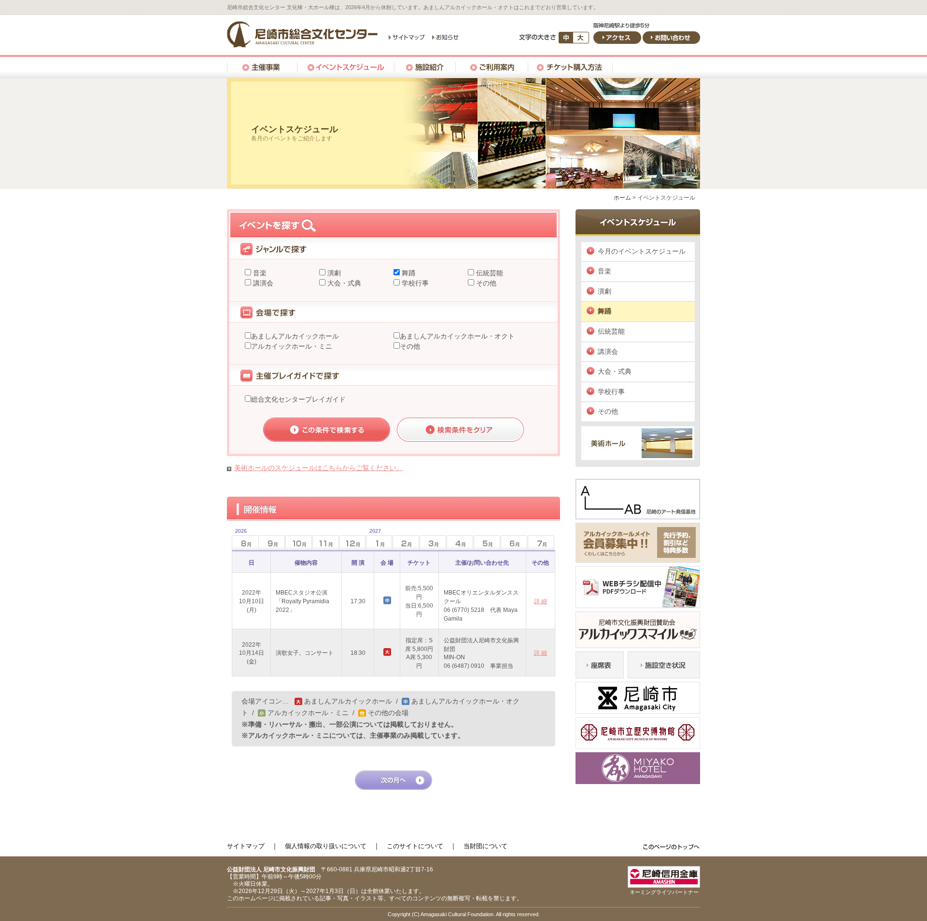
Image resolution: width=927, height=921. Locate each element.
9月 (271, 542)
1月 (373, 539)
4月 (460, 542)
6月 (514, 542)
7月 (541, 542)
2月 (406, 542)
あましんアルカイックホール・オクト (457, 336)
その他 (485, 283)
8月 (239, 539)
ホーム (622, 197)
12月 (352, 542)
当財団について (485, 846)
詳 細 (540, 601)
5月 (487, 542)
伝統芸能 (488, 273)
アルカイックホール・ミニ (291, 346)
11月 (325, 542)
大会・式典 (343, 283)
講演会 (262, 283)
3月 (433, 542)
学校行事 (414, 283)
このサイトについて (415, 846)
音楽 (259, 273)
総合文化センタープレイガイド (298, 399)
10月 (298, 542)
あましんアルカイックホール (295, 336)
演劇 (333, 273)
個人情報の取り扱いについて (325, 846)
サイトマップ (246, 846)
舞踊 (407, 273)
